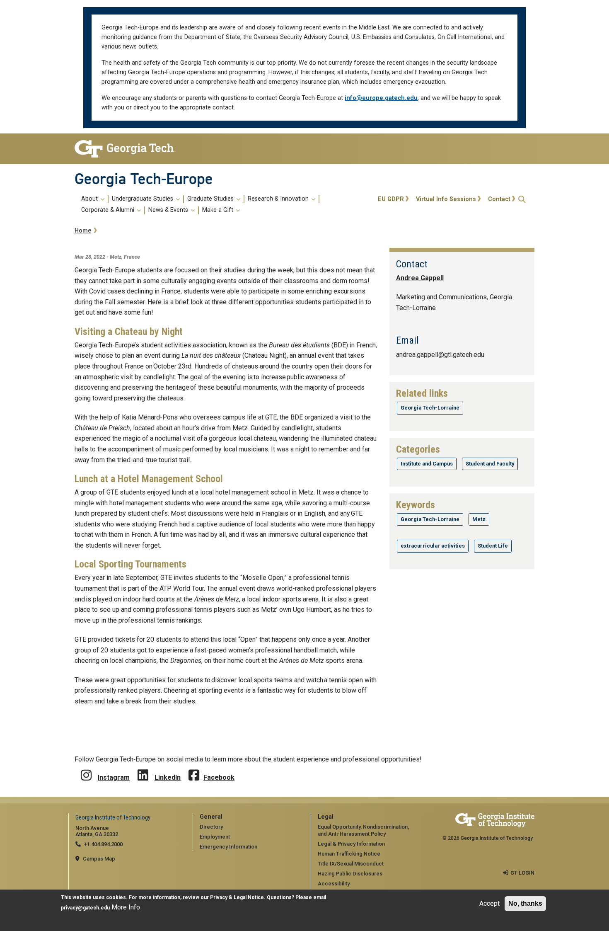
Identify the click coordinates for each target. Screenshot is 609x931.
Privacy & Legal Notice (237, 897)
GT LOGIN (522, 873)
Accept (489, 903)
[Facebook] (193, 769)
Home (83, 230)
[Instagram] (86, 769)
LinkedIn (168, 777)
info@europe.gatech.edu (381, 98)
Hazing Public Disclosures (350, 873)
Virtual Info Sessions (446, 199)
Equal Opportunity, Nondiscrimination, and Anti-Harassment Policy (363, 830)
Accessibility (334, 883)
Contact (499, 199)
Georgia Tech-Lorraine (430, 408)
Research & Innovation (279, 199)
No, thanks (525, 903)
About (90, 199)
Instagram (114, 777)
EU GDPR (391, 199)
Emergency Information (228, 847)
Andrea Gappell (420, 278)
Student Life (493, 546)
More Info (125, 908)
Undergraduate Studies (143, 199)
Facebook (218, 777)
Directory (211, 827)
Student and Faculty (490, 464)
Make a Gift (218, 210)
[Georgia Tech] (127, 149)
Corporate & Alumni (108, 210)
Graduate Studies (211, 199)
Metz (479, 519)
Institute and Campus (427, 464)
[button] (522, 199)
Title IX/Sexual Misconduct (351, 864)
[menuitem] (225, 205)
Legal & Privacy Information (351, 844)
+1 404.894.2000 (103, 844)
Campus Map (99, 859)
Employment (215, 837)
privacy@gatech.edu (85, 908)
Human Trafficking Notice (349, 854)
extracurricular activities (433, 546)
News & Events (169, 210)
